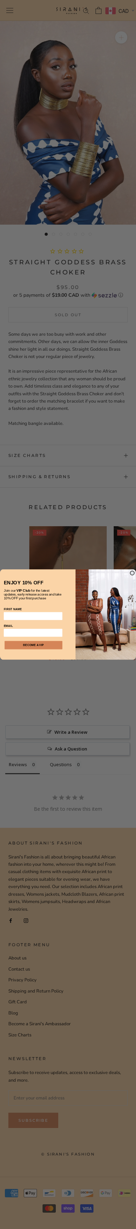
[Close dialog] (132, 573)
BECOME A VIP (33, 645)
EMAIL (8, 626)
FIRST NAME (13, 609)
